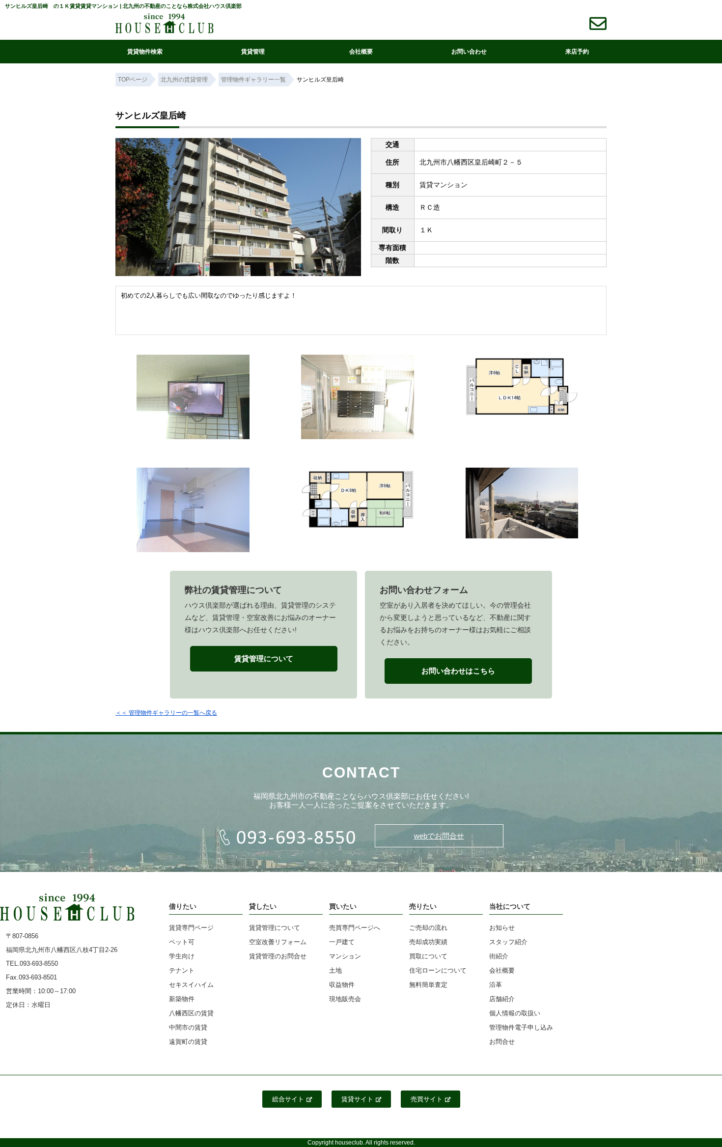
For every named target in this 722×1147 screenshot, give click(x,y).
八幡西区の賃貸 (191, 1013)
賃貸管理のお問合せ (277, 956)
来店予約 (577, 51)
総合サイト (288, 1099)
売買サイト (427, 1099)
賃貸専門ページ (191, 927)
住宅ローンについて (438, 970)
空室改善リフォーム (277, 942)
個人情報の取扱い (514, 1013)
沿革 (495, 984)
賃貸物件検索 (145, 51)
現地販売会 (345, 999)
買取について (428, 956)
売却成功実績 (428, 942)
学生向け (181, 956)
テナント (181, 970)
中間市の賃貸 (188, 1027)
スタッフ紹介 (508, 942)
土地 (335, 970)
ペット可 (181, 942)
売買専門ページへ (354, 927)
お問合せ (502, 1041)
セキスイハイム (191, 984)
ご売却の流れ (428, 927)
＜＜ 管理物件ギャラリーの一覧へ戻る (166, 712)
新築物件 (181, 999)
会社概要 (361, 51)
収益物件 (342, 984)
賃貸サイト (357, 1099)
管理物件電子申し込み (521, 1027)
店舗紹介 (502, 999)
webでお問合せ (439, 836)
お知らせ (502, 927)
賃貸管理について (274, 927)
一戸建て (342, 942)
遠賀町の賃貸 (188, 1041)
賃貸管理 (253, 51)
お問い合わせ (469, 51)
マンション (345, 956)
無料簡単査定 (428, 984)
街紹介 (498, 956)
